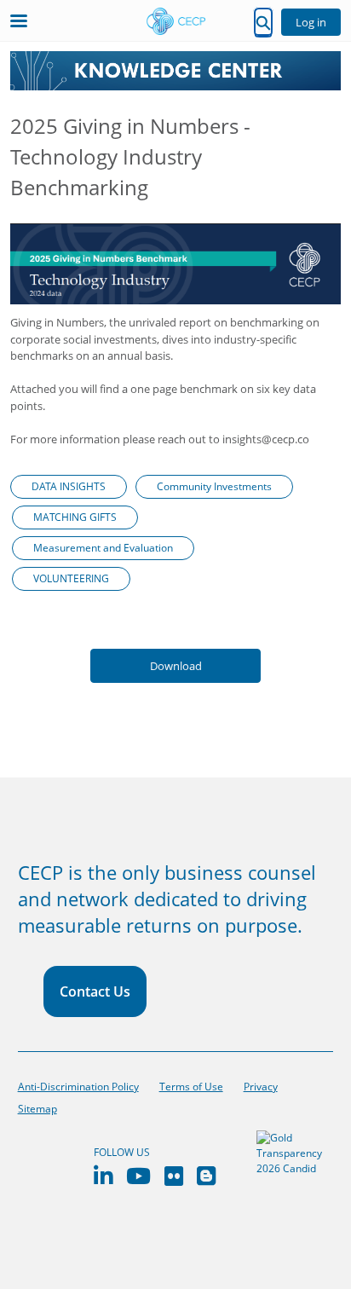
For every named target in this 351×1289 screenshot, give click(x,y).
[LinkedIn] (103, 1176)
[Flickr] (173, 1176)
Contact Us (95, 991)
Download (176, 665)
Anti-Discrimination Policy (78, 1086)
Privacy (261, 1086)
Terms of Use (191, 1086)
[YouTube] (138, 1176)
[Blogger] (206, 1176)
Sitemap (37, 1108)
